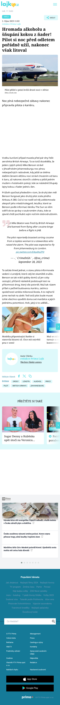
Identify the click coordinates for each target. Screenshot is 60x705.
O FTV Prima (11, 634)
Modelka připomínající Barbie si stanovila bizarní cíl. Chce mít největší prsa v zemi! (21, 339)
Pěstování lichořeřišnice (19, 603)
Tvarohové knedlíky (20, 608)
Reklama (9, 642)
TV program (15, 587)
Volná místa (11, 638)
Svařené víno (12, 599)
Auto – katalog (13, 595)
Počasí (47, 587)
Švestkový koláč (30, 612)
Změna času (28, 587)
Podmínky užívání (13, 651)
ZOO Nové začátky (38, 591)
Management (35, 634)
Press (32, 638)
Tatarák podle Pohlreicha (31, 599)
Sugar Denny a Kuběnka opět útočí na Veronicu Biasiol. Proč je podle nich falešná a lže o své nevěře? (20, 438)
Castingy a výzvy (36, 642)
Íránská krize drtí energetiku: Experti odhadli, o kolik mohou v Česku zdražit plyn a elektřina (30, 521)
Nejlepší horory (47, 582)
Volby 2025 (48, 595)
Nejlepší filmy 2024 (29, 582)
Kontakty (33, 647)
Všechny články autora (31, 362)
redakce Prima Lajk (11, 24)
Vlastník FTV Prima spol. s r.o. (16, 663)
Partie (39, 587)
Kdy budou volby (20, 591)
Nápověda (34, 658)
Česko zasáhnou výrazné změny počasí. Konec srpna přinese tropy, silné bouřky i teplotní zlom (27, 535)
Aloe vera (49, 599)
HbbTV (9, 647)
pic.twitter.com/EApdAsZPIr (30, 251)
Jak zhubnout (12, 582)
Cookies (9, 658)
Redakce (33, 662)
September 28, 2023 (30, 262)
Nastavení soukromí (38, 670)
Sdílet (49, 18)
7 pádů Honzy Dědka (31, 595)
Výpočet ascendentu (42, 603)
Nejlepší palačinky (40, 608)
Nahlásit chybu (12, 670)
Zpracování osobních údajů (38, 652)
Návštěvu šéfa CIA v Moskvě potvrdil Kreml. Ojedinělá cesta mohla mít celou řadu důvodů (30, 549)
